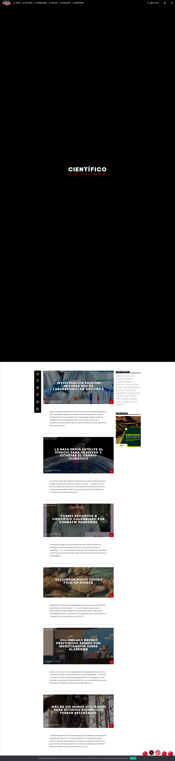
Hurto (133, 443)
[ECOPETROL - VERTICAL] (128, 484)
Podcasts (66, 3)
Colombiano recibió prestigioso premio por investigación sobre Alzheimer (78, 697)
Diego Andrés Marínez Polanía (54, 454)
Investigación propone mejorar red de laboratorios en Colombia (78, 439)
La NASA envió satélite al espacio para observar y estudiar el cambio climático (79, 507)
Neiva (126, 449)
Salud (46, 425)
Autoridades (129, 429)
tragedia (134, 455)
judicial (130, 446)
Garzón (119, 440)
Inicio (18, 3)
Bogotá (119, 432)
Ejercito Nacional (132, 438)
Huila (127, 443)
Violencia (120, 458)
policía (119, 452)
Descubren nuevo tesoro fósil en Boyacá (78, 634)
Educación (120, 438)
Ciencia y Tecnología (50, 492)
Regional (134, 452)
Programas (41, 3)
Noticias (28, 3)
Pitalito (133, 449)
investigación (121, 446)
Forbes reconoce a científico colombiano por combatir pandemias (78, 572)
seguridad (125, 455)
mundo (137, 446)
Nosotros (79, 3)
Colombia (120, 435)
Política (126, 452)
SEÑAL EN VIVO (154, 3)
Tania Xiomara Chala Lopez (53, 523)
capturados (128, 432)
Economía (128, 435)
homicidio (120, 443)
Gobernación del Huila (132, 440)
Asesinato (120, 429)
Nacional (47, 622)
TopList (54, 3)
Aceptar (133, 758)
